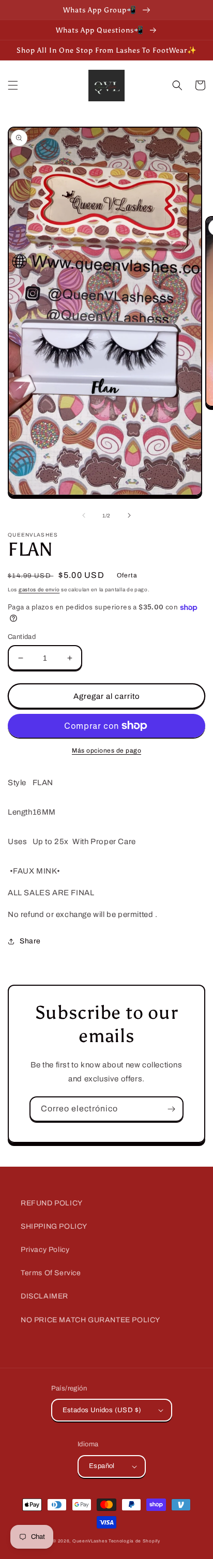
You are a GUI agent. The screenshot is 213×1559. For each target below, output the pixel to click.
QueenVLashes (89, 1541)
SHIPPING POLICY (54, 1226)
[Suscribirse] (171, 1109)
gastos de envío (39, 589)
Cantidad (22, 636)
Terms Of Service (51, 1273)
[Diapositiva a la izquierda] (83, 515)
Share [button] (30, 941)
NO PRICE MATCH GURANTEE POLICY (90, 1320)
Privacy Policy (45, 1250)
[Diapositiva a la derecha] (129, 515)
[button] (13, 85)
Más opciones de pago (106, 750)
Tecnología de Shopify (134, 1541)
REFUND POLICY (52, 1203)
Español (102, 1466)
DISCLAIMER (44, 1296)
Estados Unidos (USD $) (102, 1410)
